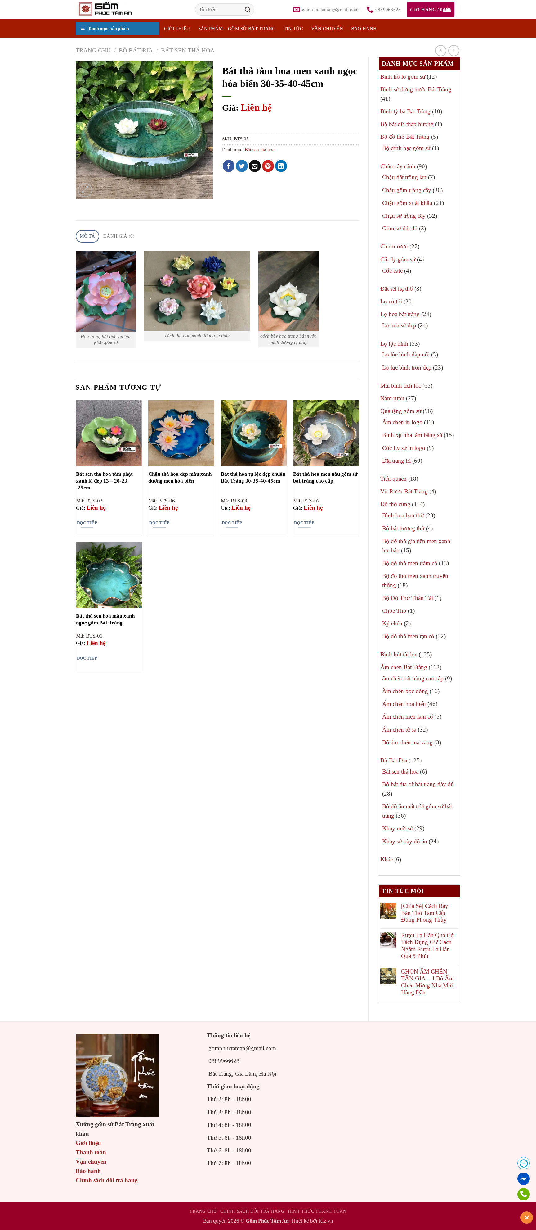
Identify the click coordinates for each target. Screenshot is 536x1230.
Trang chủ (93, 50)
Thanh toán (91, 1152)
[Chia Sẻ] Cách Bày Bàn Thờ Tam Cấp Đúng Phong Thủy (424, 913)
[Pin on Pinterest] (268, 166)
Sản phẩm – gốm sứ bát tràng (237, 28)
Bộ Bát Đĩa (136, 50)
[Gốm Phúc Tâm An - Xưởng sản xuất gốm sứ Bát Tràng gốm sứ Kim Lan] (112, 9)
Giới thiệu (88, 1143)
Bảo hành (364, 28)
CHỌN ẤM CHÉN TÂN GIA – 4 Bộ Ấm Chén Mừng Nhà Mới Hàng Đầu (427, 982)
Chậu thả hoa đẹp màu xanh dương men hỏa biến (180, 477)
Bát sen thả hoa (188, 50)
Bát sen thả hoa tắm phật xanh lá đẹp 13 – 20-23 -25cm (104, 481)
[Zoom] (85, 190)
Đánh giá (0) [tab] (119, 236)
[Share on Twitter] (242, 166)
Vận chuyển (327, 28)
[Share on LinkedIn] (281, 166)
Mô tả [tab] (87, 236)
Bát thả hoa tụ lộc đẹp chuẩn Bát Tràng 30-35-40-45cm (253, 477)
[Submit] (247, 9)
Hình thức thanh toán (317, 1211)
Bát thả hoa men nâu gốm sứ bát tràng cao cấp (325, 477)
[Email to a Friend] (255, 166)
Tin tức (293, 28)
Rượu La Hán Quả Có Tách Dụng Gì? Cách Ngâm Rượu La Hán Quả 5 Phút (427, 945)
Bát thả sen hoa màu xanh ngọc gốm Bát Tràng (105, 619)
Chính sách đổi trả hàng (107, 1180)
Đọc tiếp (87, 522)
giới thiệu (177, 28)
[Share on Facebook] (229, 166)
